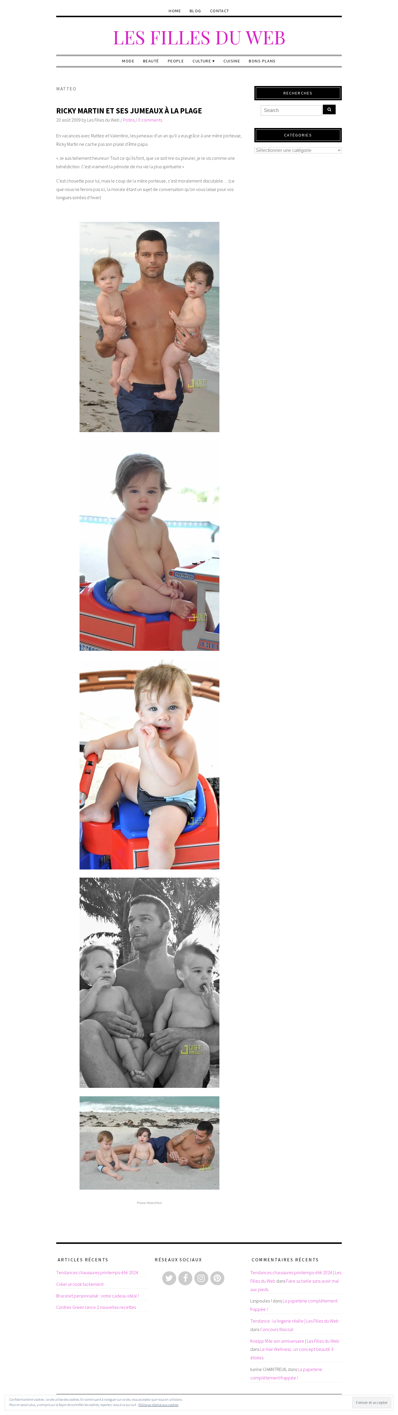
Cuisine (231, 61)
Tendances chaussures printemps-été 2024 (97, 1272)
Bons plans (262, 61)
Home (175, 10)
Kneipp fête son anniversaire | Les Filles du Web (294, 1341)
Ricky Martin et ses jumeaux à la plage (129, 110)
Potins (129, 120)
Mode (128, 61)
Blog (195, 10)
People (176, 61)
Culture (202, 61)
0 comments (150, 120)
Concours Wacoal (276, 1329)
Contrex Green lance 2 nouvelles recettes (96, 1307)
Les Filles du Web (199, 36)
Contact (219, 10)
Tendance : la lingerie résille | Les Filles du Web (294, 1321)
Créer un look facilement (79, 1284)
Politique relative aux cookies (158, 1404)
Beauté (151, 61)
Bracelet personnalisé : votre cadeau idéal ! (97, 1296)
